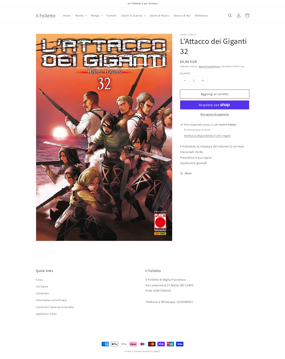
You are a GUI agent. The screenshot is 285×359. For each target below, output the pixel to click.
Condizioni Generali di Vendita (55, 307)
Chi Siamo (42, 286)
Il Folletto (136, 351)
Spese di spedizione (209, 66)
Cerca (39, 279)
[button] (81, 15)
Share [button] (188, 173)
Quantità (185, 73)
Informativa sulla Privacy (51, 300)
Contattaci (42, 293)
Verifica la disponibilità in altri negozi (207, 135)
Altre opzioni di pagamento (214, 114)
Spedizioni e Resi (46, 314)
